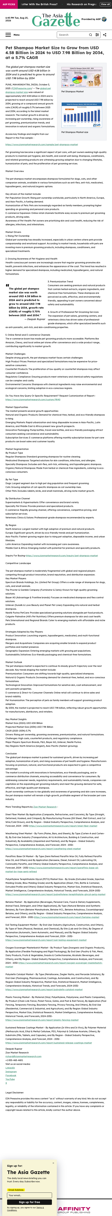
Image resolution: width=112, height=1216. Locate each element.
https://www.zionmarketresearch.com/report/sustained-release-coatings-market (48, 1042)
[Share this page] (105, 35)
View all (105, 4)
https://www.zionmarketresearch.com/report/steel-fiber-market (63, 825)
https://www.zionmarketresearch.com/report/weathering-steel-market (43, 848)
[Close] (53, 1163)
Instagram (11, 1071)
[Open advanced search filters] (97, 35)
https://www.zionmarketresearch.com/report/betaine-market (66, 917)
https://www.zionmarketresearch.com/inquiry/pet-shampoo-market (62, 555)
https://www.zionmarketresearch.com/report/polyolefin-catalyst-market (44, 989)
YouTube (10, 1079)
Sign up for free (29, 1202)
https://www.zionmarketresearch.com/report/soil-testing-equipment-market (46, 940)
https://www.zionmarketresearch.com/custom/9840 (32, 399)
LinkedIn (10, 1067)
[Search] (90, 35)
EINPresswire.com (21, 88)
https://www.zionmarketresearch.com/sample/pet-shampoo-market (41, 144)
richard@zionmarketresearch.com (23, 1056)
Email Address (15, 1190)
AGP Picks (9, 4)
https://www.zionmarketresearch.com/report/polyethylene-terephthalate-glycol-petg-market (55, 894)
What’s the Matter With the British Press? (31, 4)
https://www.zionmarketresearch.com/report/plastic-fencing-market (42, 1020)
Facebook (10, 1075)
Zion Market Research (45, 806)
